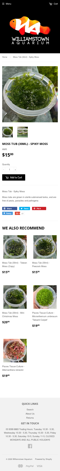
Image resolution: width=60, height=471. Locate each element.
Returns (30, 417)
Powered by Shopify (43, 459)
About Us (30, 413)
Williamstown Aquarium (22, 459)
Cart (55, 3)
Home (4, 56)
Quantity (6, 164)
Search (30, 409)
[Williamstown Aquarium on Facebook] (30, 446)
